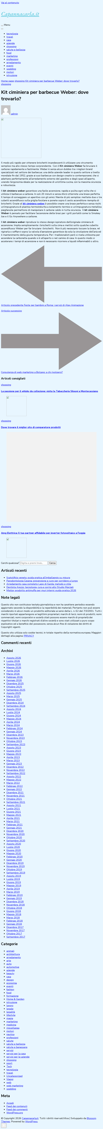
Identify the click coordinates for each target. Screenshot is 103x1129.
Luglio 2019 (13, 879)
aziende (10, 43)
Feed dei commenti (17, 1109)
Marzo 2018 (13, 917)
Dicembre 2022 (15, 767)
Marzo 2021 (13, 821)
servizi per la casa (16, 1053)
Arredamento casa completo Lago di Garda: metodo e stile (38, 584)
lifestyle (10, 1015)
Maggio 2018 (13, 914)
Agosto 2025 (13, 693)
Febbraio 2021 (14, 824)
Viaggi (9, 1079)
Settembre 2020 (15, 840)
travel (9, 36)
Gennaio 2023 (14, 763)
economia (11, 983)
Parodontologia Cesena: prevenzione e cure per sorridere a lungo (42, 580)
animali (10, 951)
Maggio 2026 (13, 667)
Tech (9, 1066)
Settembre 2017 (15, 936)
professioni (12, 59)
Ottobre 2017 (14, 933)
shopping (11, 46)
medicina (11, 1024)
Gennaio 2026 (14, 680)
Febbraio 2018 (14, 920)
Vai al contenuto (10, 2)
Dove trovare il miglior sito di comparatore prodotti (31, 427)
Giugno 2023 (13, 750)
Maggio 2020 (13, 853)
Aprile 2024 (13, 722)
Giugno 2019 (13, 882)
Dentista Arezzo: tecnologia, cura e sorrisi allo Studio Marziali (39, 587)
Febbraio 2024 (14, 728)
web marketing (14, 1085)
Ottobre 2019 (14, 869)
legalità (10, 1012)
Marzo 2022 (13, 783)
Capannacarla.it (20, 14)
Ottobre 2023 (14, 741)
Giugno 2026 (13, 664)
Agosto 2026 (13, 657)
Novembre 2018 (15, 904)
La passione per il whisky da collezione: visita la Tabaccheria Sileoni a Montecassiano (49, 391)
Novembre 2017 (15, 930)
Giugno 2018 (13, 911)
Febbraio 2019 (14, 895)
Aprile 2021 (13, 818)
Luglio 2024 (13, 712)
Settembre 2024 (15, 706)
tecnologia (12, 33)
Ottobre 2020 (14, 837)
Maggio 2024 (13, 718)
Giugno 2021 (13, 811)
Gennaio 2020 (14, 860)
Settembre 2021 (15, 802)
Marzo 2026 (13, 674)
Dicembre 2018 (15, 901)
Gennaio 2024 (14, 731)
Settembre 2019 (15, 872)
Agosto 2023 (13, 747)
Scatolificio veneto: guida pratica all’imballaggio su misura (38, 577)
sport (9, 1063)
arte (8, 960)
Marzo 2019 (13, 892)
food (8, 53)
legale (9, 1008)
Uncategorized (14, 1076)
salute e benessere (16, 1047)
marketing (12, 56)
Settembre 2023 (15, 744)
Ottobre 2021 (14, 799)
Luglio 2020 (13, 847)
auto (9, 963)
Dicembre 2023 (15, 734)
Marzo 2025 (13, 696)
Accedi (10, 1103)
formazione (12, 996)
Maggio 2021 (13, 815)
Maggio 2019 (13, 885)
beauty (10, 973)
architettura (13, 954)
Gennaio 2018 (14, 924)
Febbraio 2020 (14, 856)
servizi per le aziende (18, 1056)
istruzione (11, 75)
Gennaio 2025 (14, 699)
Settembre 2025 (15, 690)
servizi (9, 1050)
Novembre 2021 (15, 795)
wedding (11, 69)
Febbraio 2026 (14, 677)
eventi (9, 65)
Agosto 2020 (13, 843)
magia (9, 1018)
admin (14, 113)
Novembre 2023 (15, 738)
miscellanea (12, 1028)
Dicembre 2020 (15, 831)
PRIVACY (29, 635)
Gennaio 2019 (14, 898)
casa (8, 40)
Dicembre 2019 (15, 863)
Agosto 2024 (13, 709)
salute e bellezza (15, 49)
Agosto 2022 (13, 776)
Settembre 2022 (15, 773)
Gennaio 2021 (14, 827)
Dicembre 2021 (15, 792)
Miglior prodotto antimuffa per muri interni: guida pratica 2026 (41, 590)
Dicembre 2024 (15, 702)
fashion (10, 989)
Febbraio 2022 (14, 786)
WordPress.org (14, 1112)
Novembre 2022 (15, 770)
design (10, 979)
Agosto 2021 (13, 805)
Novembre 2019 (15, 866)
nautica (10, 1034)
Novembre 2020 (15, 834)
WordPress (31, 1121)
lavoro (9, 1005)
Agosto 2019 (13, 876)
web (8, 1082)
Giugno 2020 (13, 850)
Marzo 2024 (13, 725)
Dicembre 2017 (15, 927)
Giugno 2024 (13, 715)
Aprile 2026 (13, 670)
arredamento (13, 62)
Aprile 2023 (13, 757)
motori (10, 72)
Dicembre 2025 (15, 683)
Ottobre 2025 (14, 686)
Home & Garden (15, 999)
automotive (12, 967)
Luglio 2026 (13, 661)
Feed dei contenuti (16, 1106)
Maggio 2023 (13, 754)
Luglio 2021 (13, 808)
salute (9, 1040)
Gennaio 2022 (14, 789)
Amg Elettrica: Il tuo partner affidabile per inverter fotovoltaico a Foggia (43, 533)
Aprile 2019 (13, 888)
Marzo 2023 (13, 760)
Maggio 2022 (13, 779)
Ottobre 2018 (14, 908)
